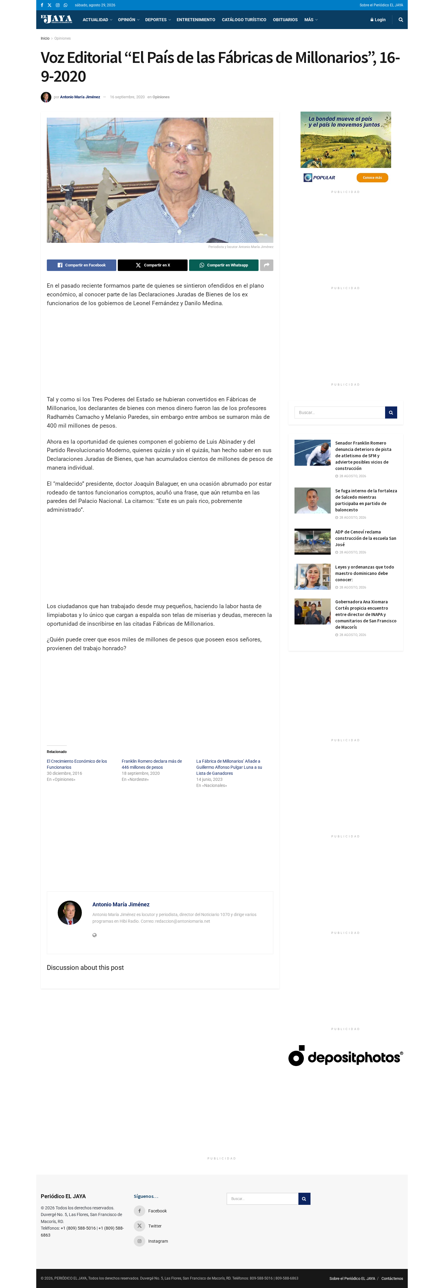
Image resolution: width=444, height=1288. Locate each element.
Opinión (126, 19)
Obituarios (285, 19)
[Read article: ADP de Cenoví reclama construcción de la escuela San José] (312, 542)
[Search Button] (401, 19)
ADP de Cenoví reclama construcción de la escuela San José (365, 538)
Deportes (156, 19)
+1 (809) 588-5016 (78, 1228)
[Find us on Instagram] (58, 5)
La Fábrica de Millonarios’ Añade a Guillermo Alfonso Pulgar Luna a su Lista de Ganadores (229, 767)
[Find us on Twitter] (49, 5)
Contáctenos (392, 1278)
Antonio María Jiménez (80, 97)
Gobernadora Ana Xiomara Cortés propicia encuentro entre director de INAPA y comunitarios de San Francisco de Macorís (366, 614)
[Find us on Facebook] (42, 5)
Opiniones (62, 38)
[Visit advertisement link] (345, 149)
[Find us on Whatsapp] (65, 5)
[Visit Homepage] (56, 19)
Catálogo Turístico (244, 19)
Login (380, 19)
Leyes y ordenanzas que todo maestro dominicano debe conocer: (364, 573)
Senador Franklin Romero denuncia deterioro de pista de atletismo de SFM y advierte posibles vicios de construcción (363, 455)
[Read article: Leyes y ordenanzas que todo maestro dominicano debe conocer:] (312, 577)
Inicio (45, 38)
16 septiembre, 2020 (127, 97)
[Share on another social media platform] (266, 265)
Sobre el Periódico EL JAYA (381, 5)
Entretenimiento (196, 19)
